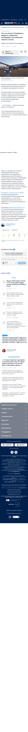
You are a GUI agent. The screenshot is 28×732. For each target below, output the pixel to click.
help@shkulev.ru (17, 473)
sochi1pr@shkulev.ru (22, 487)
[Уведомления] (22, 23)
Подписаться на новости (9, 405)
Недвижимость (5, 19)
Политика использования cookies (14, 491)
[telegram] (12, 452)
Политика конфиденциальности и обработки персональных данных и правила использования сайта (14, 497)
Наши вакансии (6, 428)
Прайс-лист (5, 420)
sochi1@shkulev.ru (20, 469)
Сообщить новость (7, 408)
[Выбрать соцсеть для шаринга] (25, 51)
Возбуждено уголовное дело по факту (12, 192)
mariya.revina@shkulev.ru (9, 481)
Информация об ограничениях (14, 489)
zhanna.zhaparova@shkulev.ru (9, 478)
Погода (21, 19)
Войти (6, 263)
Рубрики (4, 412)
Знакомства (14, 19)
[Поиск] (19, 23)
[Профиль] (26, 23)
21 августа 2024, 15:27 (6, 46)
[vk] (15, 452)
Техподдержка (6, 432)
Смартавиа (14, 230)
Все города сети (6, 435)
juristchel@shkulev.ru (16, 471)
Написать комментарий (9, 52)
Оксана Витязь (10, 224)
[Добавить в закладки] (21, 51)
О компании (5, 424)
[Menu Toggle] (2, 23)
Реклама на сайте (6, 416)
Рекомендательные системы (14, 494)
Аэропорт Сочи (5, 230)
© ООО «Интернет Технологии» (14, 513)
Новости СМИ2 (5, 273)
